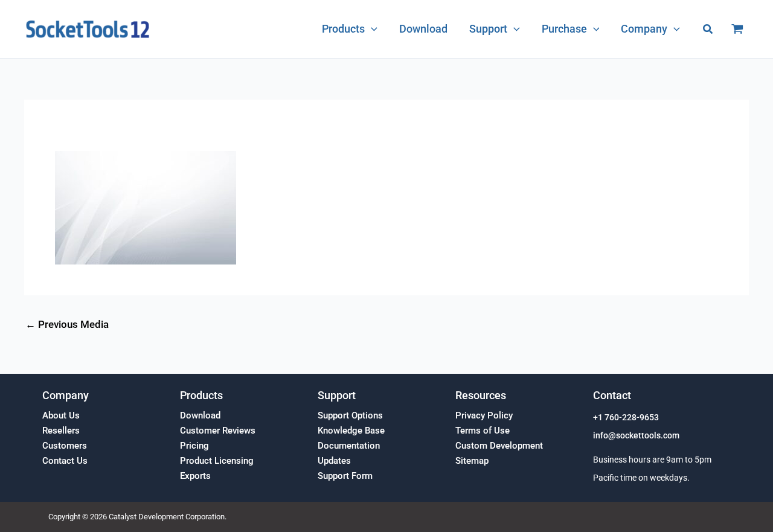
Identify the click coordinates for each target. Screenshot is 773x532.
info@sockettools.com (636, 436)
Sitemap (472, 460)
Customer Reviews (217, 430)
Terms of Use (482, 430)
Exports (195, 475)
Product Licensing (217, 460)
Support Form (345, 475)
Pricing (194, 445)
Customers (64, 445)
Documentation (349, 445)
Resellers (61, 430)
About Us (61, 415)
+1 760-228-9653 (626, 417)
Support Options (350, 415)
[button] (371, 29)
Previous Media (67, 324)
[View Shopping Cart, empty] (737, 29)
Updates (334, 460)
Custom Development (499, 445)
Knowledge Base (351, 430)
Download (200, 415)
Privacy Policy (484, 415)
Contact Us (65, 460)
